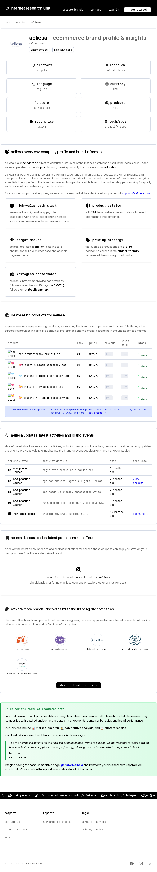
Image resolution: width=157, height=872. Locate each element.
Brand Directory (16, 829)
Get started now (72, 765)
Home (7, 22)
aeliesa (35, 22)
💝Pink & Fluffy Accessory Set (41, 386)
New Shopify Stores (57, 821)
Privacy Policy (92, 829)
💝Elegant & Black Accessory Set (42, 364)
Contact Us (12, 821)
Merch (8, 837)
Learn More (140, 513)
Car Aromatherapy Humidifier (39, 353)
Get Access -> (97, 412)
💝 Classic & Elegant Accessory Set (45, 397)
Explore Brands (72, 9)
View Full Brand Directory (76, 685)
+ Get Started (137, 9)
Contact (96, 9)
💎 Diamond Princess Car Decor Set (44, 375)
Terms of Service (94, 821)
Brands (20, 22)
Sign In (114, 9)
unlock (112, 354)
